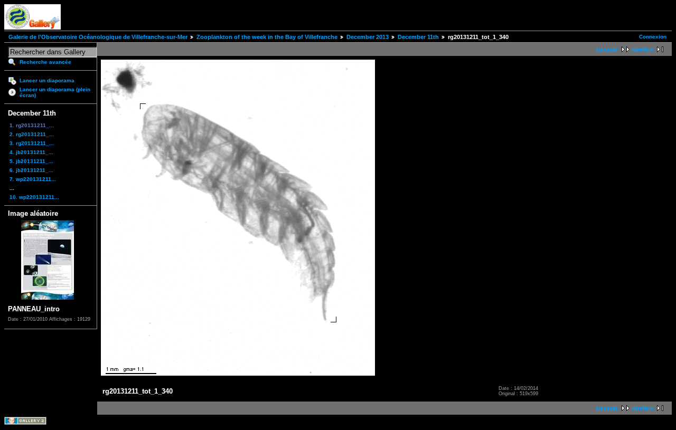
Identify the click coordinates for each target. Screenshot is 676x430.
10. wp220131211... (34, 197)
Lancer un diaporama (47, 80)
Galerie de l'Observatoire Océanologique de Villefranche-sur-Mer (97, 37)
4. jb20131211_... (31, 152)
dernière (643, 49)
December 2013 (367, 37)
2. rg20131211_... (32, 134)
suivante (607, 49)
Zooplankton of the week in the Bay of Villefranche (266, 37)
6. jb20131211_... (31, 170)
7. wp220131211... (33, 179)
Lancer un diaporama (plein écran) (55, 92)
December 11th (418, 37)
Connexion (652, 37)
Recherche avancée (45, 62)
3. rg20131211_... (32, 143)
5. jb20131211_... (31, 161)
